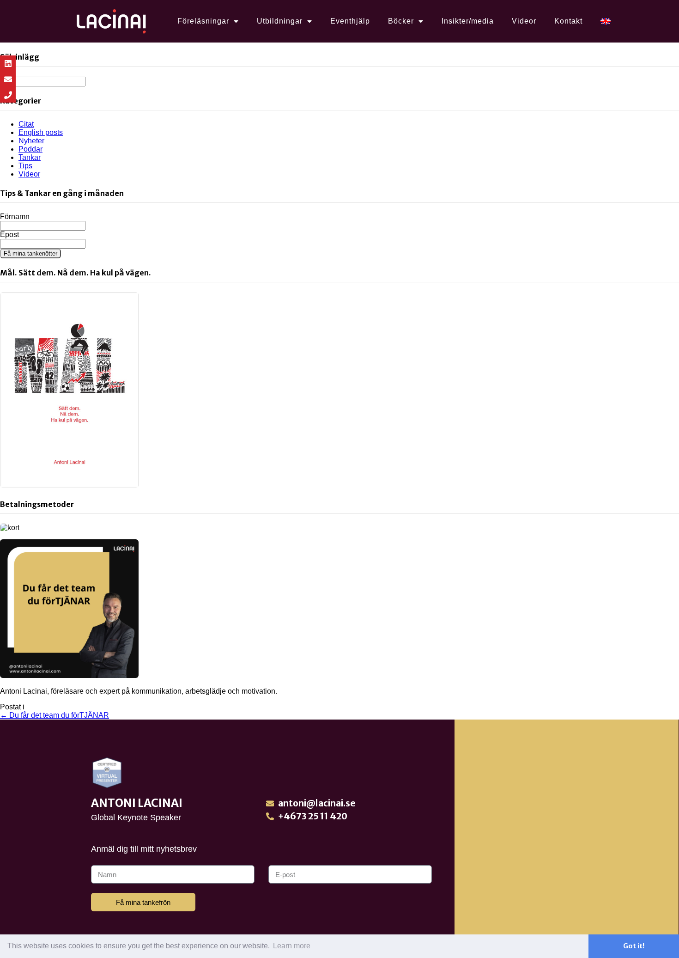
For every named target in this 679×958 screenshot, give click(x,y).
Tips (25, 166)
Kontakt (568, 21)
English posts (40, 132)
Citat (26, 124)
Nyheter (31, 141)
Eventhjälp (350, 21)
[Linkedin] (8, 63)
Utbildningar (280, 21)
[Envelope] (8, 79)
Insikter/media (468, 21)
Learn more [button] (291, 946)
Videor (524, 21)
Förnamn (15, 216)
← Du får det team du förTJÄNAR (54, 715)
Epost (9, 234)
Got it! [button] (633, 946)
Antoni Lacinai (136, 803)
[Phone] (8, 95)
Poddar (30, 149)
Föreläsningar (203, 21)
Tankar (29, 157)
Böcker (401, 21)
